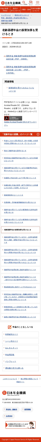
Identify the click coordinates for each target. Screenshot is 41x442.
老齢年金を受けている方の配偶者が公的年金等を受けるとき (20, 211)
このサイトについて (10, 379)
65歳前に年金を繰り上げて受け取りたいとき (20, 178)
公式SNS (9, 416)
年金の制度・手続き (5, 9)
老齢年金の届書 (6, 21)
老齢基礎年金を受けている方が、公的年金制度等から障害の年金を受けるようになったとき (20, 251)
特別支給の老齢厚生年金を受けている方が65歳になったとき (21, 159)
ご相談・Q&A (26, 9)
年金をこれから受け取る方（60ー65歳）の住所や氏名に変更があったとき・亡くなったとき (21, 142)
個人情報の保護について (29, 379)
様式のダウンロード (15, 9)
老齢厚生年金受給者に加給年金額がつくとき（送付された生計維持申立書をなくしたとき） (20, 278)
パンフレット (10, 361)
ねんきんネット (11, 348)
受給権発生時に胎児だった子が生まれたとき (20, 287)
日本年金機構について (36, 9)
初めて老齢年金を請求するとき (15, 151)
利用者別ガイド (11, 334)
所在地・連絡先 (11, 409)
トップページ (6, 15)
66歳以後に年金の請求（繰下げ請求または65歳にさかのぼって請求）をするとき (21, 186)
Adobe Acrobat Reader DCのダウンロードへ (20, 123)
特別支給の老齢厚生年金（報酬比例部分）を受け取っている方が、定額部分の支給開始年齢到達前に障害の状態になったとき (20, 297)
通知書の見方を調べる (14, 368)
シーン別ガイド (11, 341)
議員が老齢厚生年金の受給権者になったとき (20, 317)
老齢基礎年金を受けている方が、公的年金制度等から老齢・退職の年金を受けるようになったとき (20, 239)
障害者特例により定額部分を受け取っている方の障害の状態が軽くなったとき (20, 308)
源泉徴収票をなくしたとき (13, 195)
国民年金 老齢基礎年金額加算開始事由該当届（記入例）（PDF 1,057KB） (21, 70)
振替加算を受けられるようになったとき (21, 89)
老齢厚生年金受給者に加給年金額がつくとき (20, 270)
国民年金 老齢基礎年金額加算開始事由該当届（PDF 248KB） (21, 57)
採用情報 (27, 409)
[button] (23, 3)
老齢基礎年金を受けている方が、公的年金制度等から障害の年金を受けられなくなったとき (20, 261)
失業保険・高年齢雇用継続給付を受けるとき (20, 202)
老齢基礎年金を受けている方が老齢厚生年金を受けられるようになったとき (20, 169)
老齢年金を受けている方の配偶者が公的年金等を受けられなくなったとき (20, 221)
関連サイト (20, 382)
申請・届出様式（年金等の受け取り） (14, 18)
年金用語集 (9, 355)
